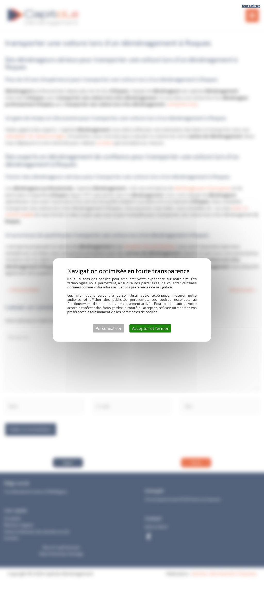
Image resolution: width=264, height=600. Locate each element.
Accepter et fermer (150, 328)
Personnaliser (108, 328)
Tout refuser (251, 6)
